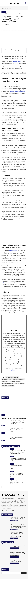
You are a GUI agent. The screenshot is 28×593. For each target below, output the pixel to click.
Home (2, 6)
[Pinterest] (9, 511)
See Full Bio (13, 370)
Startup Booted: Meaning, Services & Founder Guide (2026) (16, 475)
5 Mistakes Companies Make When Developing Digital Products (17, 482)
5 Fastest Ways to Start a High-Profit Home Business (18, 545)
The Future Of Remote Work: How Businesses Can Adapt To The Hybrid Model (18, 554)
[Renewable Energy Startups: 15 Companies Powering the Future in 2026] (5, 459)
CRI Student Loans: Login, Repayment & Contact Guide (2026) (17, 430)
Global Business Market (6, 379)
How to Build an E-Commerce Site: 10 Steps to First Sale (17, 518)
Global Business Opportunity (18, 379)
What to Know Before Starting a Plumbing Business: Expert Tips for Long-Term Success (18, 526)
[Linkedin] (7, 511)
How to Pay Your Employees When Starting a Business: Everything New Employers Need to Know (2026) (17, 534)
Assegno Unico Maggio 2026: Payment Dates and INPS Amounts (17, 437)
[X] (11, 511)
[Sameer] (2, 24)
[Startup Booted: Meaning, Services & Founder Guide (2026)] (5, 474)
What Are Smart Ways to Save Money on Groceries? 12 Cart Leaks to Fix (17, 422)
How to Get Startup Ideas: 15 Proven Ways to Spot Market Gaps (17, 467)
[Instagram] (5, 511)
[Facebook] (2, 511)
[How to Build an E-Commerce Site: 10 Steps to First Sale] (5, 520)
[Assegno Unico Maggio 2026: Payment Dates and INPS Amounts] (5, 439)
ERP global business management (12, 377)
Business (6, 6)
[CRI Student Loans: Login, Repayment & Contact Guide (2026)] (5, 431)
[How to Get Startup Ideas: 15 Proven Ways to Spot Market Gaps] (5, 467)
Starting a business (14, 520)
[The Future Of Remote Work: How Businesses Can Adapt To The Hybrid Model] (5, 555)
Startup (12, 448)
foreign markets (13, 250)
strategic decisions (6, 283)
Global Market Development (15, 381)
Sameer (7, 24)
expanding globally (17, 61)
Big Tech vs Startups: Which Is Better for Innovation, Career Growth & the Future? (17, 452)
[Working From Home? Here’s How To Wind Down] (5, 563)
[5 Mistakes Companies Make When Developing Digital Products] (5, 482)
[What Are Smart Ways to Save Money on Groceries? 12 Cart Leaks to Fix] (5, 424)
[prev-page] (2, 487)
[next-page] (5, 487)
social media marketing (19, 383)
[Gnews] (13, 511)
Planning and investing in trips (17, 91)
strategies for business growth (8, 385)
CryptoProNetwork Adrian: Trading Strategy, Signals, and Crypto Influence (13, 417)
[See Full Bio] (17, 370)
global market (5, 381)
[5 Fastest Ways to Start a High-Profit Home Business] (5, 548)
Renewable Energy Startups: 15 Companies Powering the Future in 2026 (18, 459)
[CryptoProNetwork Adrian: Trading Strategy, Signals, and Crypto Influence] (14, 407)
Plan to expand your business (7, 383)
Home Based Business (15, 548)
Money (3, 415)
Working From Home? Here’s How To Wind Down (17, 560)
